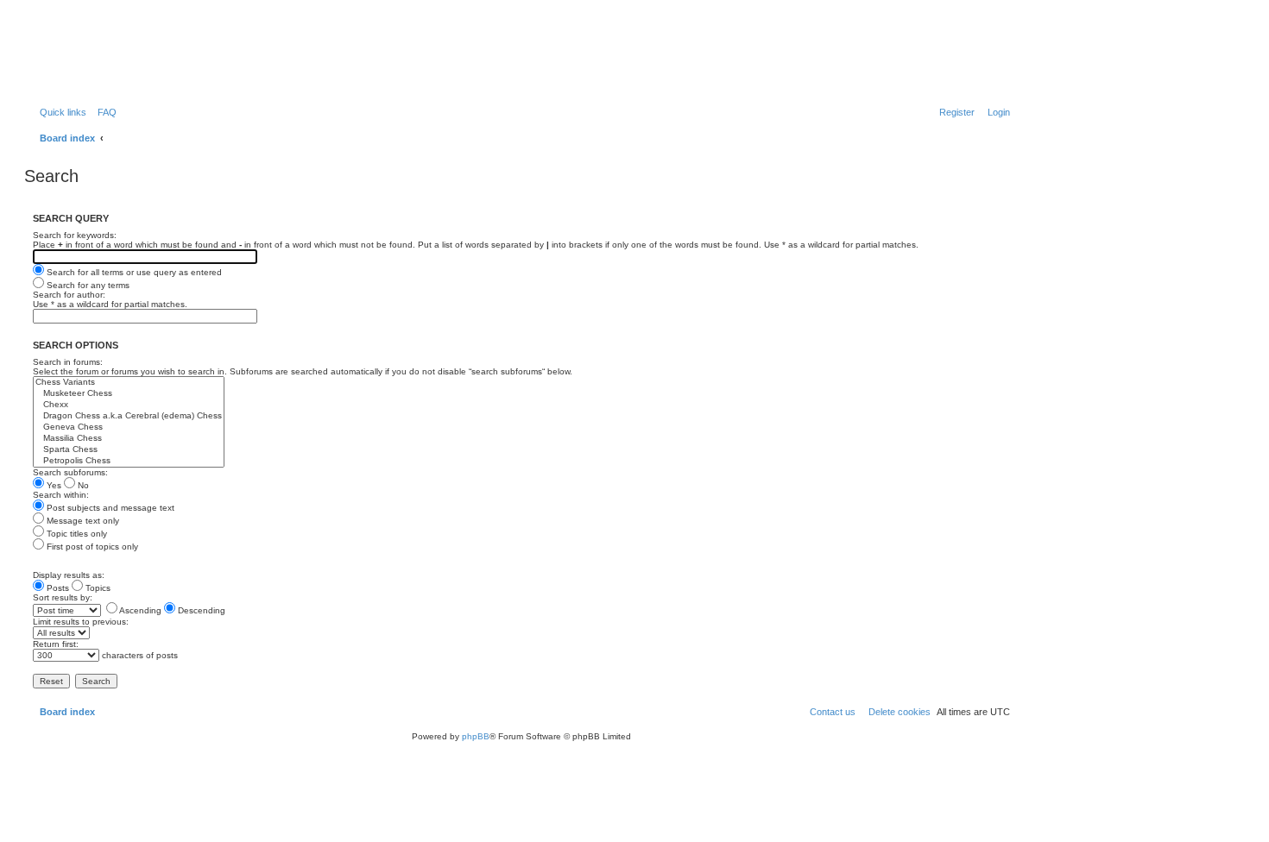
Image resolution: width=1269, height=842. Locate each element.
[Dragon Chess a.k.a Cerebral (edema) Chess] (129, 416)
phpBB (475, 736)
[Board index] (116, 56)
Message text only (81, 520)
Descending (200, 610)
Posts (56, 588)
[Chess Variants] (129, 382)
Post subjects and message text (109, 507)
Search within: (61, 495)
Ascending (139, 610)
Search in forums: (68, 362)
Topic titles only (75, 533)
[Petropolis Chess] (129, 461)
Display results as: (68, 575)
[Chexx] (129, 405)
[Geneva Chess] (129, 427)
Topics (96, 588)
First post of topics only (91, 546)
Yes (52, 485)
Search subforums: (70, 472)
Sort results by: (62, 597)
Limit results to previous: (81, 621)
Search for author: (69, 294)
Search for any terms (86, 285)
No (82, 485)
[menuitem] (104, 112)
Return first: (56, 644)
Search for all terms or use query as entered (133, 272)
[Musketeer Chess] (129, 393)
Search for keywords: (75, 235)
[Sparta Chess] (129, 450)
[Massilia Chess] (129, 438)
